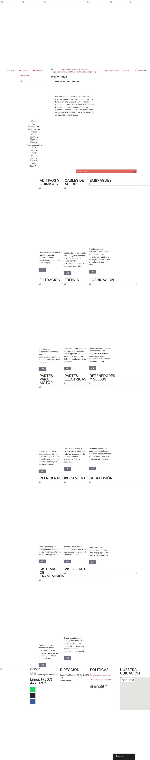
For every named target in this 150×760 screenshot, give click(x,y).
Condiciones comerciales (100, 679)
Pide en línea (59, 76)
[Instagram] (32, 695)
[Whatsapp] (32, 689)
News (25, 75)
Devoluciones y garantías (100, 675)
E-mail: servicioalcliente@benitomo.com (43, 674)
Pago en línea (141, 70)
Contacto (126, 70)
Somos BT (10, 70)
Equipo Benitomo (110, 70)
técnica (38, 70)
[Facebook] (32, 701)
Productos (23, 70)
